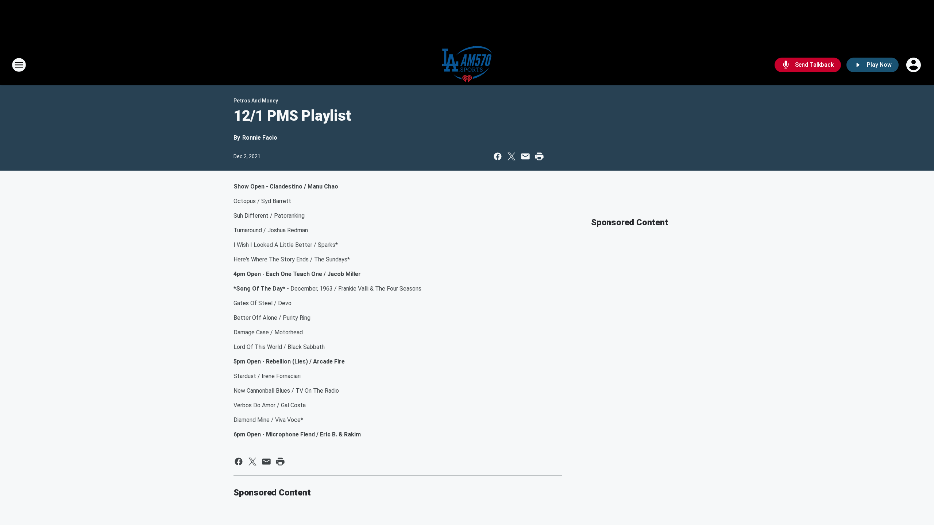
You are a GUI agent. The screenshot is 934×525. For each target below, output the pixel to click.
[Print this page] (539, 156)
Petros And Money (256, 101)
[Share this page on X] (511, 156)
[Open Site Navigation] (19, 65)
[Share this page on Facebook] (498, 156)
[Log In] (914, 65)
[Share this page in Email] (525, 156)
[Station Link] (467, 65)
